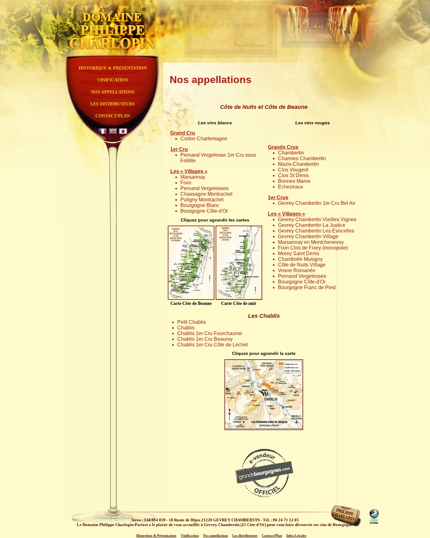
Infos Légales (296, 535)
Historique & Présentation (113, 68)
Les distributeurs (112, 104)
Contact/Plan (112, 116)
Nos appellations (113, 92)
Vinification (112, 80)
